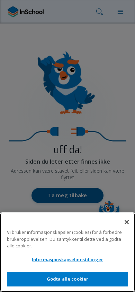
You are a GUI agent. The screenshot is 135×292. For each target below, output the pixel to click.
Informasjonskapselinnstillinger (67, 259)
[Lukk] (126, 222)
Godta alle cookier (67, 279)
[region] (67, 252)
